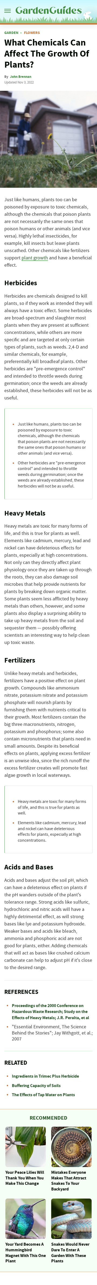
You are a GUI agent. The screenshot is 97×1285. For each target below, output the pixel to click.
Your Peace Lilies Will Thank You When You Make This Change (24, 1178)
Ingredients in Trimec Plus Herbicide (45, 1076)
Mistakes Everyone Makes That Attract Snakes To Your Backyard (68, 1181)
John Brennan (20, 77)
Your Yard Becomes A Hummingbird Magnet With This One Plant (25, 1253)
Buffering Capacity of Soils (36, 1085)
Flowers (32, 33)
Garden (11, 33)
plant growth (35, 258)
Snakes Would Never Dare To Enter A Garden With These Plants (70, 1253)
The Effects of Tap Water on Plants (43, 1095)
